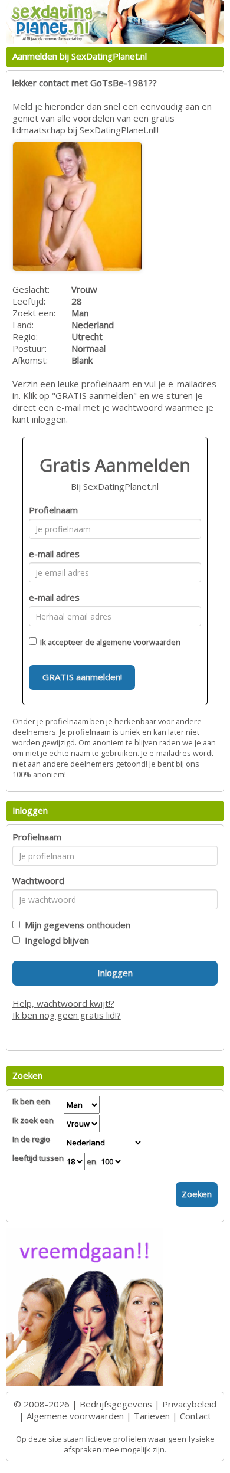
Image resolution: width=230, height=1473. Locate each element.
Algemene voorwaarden (75, 1416)
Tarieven (152, 1416)
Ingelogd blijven (54, 940)
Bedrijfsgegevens (116, 1404)
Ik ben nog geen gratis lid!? (66, 1015)
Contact (195, 1416)
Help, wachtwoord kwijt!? (63, 1003)
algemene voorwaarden (138, 642)
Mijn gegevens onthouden (75, 925)
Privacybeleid (189, 1404)
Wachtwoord (38, 880)
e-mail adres (54, 553)
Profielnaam (53, 510)
